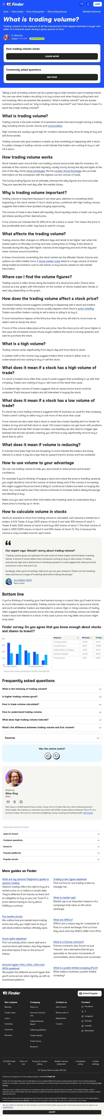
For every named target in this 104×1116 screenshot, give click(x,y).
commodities (55, 126)
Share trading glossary (57, 11)
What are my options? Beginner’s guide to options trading (25, 881)
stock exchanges (35, 171)
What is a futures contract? (68, 942)
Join (97, 4)
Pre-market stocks (12, 916)
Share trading (17, 11)
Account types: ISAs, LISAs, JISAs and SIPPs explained (23, 967)
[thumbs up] (48, 756)
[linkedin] (21, 802)
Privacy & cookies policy (39, 1062)
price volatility (86, 309)
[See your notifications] (88, 4)
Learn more (52, 56)
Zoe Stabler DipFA (23, 580)
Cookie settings (95, 1062)
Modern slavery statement (61, 1062)
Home (5, 11)
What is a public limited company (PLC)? (75, 968)
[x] (14, 802)
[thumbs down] (56, 756)
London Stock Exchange (67, 171)
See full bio (88, 813)
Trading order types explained (70, 879)
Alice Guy (11, 793)
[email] (8, 802)
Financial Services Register (20, 1100)
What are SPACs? (63, 920)
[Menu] (3, 4)
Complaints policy (80, 1062)
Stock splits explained (14, 939)
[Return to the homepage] (15, 4)
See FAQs (52, 77)
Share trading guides (35, 11)
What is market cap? (64, 897)
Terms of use (23, 1062)
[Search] (81, 4)
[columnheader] (66, 638)
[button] (52, 834)
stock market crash (49, 261)
